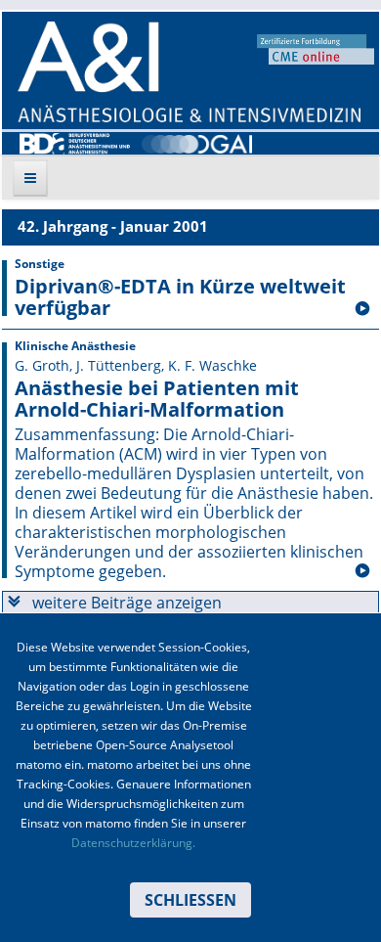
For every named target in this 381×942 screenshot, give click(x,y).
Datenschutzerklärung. (133, 842)
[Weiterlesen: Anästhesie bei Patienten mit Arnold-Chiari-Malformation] (362, 571)
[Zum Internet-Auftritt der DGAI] (197, 142)
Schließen (190, 900)
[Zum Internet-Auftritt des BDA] (75, 142)
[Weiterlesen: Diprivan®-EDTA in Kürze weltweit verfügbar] (362, 309)
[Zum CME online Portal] (315, 48)
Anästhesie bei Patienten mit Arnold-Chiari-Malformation (157, 399)
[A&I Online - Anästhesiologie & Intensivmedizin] (189, 72)
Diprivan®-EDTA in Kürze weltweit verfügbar (180, 297)
